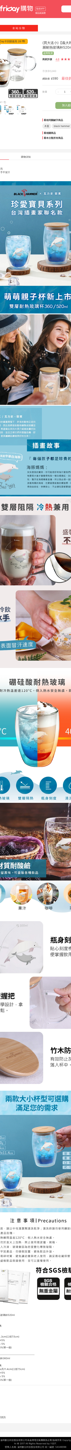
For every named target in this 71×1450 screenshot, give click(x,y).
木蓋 (46, 126)
